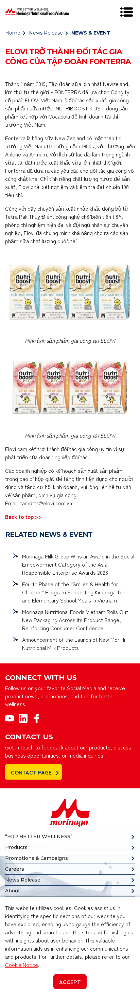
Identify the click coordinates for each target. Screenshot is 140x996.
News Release (46, 33)
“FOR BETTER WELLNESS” (38, 836)
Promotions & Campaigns (36, 858)
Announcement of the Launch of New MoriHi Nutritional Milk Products (73, 643)
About (12, 891)
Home (12, 33)
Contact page (31, 772)
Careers (14, 869)
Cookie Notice (21, 964)
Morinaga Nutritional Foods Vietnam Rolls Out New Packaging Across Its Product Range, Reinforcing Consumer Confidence (75, 620)
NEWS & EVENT (90, 33)
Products (16, 847)
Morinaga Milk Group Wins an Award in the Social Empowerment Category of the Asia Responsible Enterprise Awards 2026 (78, 564)
